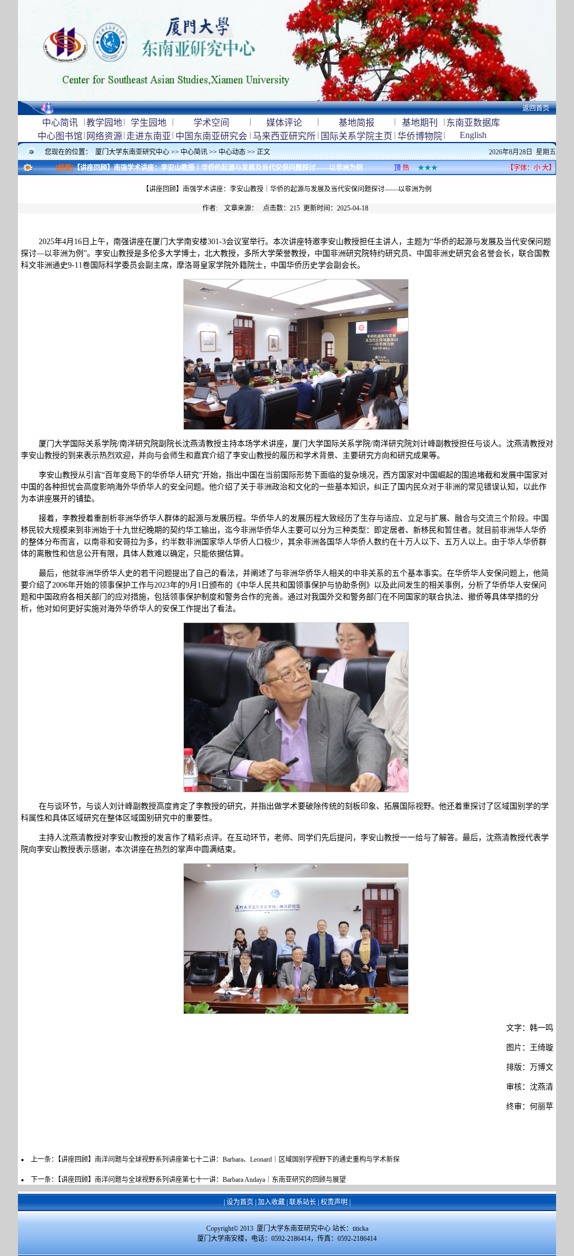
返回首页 (535, 108)
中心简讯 (193, 152)
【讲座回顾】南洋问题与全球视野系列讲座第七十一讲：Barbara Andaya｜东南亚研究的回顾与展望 (202, 1180)
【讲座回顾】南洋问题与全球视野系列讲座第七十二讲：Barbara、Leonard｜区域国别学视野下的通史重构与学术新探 (229, 1159)
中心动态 (232, 152)
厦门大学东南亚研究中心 (133, 152)
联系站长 (302, 1202)
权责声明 (334, 1202)
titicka (360, 1228)
